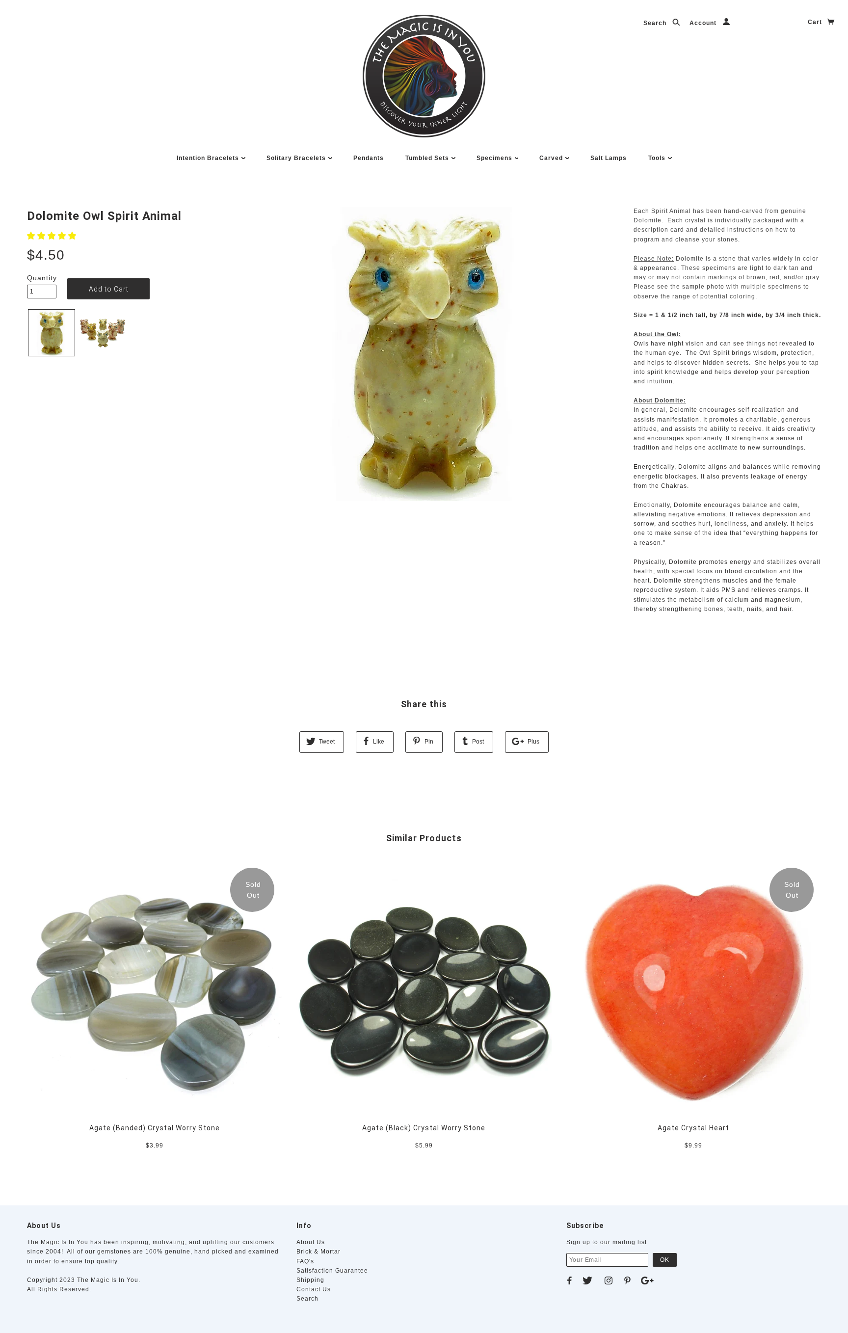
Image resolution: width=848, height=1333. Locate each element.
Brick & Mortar (318, 1251)
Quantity (41, 278)
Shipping (310, 1280)
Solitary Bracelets (297, 158)
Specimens (495, 158)
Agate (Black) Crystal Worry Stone (423, 1128)
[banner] (424, 76)
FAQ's (305, 1261)
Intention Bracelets (209, 158)
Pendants (368, 158)
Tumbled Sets (428, 158)
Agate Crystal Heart (693, 1128)
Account (703, 23)
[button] (53, 236)
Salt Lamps (608, 158)
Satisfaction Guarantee (332, 1270)
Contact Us (313, 1289)
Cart (816, 22)
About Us (310, 1242)
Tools (657, 158)
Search (655, 23)
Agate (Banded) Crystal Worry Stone (154, 1128)
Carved (552, 158)
